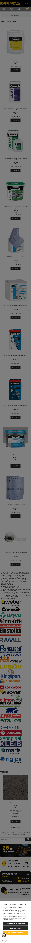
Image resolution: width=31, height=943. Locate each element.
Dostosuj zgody (15, 928)
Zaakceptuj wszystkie (15, 932)
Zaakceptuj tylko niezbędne (15, 923)
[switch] (3, 940)
